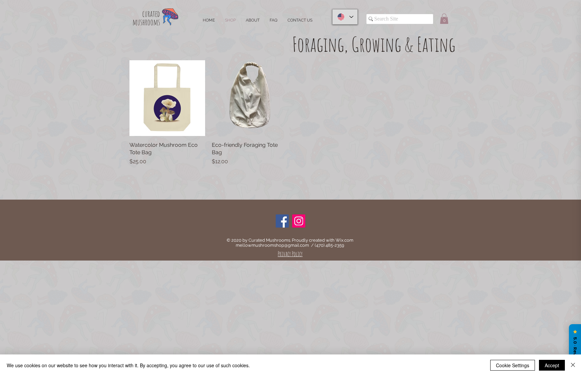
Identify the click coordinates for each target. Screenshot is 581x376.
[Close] (573, 365)
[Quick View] (167, 98)
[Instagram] (298, 221)
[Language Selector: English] (345, 17)
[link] (444, 18)
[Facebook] (282, 221)
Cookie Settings (512, 365)
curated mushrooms (146, 17)
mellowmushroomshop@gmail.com (272, 245)
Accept (552, 365)
